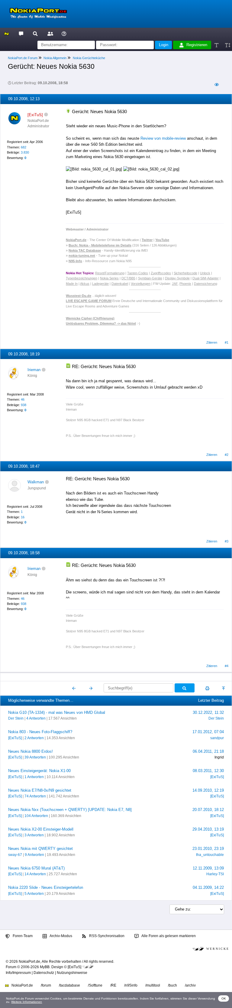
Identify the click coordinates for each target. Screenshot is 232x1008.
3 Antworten (34, 835)
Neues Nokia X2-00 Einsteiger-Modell (40, 829)
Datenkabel (119, 283)
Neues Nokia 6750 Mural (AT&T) (36, 868)
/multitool (152, 985)
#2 (226, 454)
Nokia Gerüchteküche (89, 58)
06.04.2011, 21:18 (208, 751)
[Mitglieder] (49, 33)
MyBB (45, 967)
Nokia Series (109, 278)
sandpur (217, 738)
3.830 (25, 152)
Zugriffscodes (161, 273)
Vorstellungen (140, 283)
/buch (172, 985)
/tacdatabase (69, 985)
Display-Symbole (177, 278)
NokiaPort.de (22, 985)
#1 (226, 342)
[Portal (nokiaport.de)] (6, 33)
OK (223, 998)
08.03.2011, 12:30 (208, 770)
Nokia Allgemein (55, 58)
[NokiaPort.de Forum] (20, 33)
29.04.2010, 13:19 (208, 829)
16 (22, 517)
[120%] (227, 45)
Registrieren (196, 45)
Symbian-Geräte (150, 278)
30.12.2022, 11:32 (208, 712)
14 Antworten (35, 874)
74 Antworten (35, 796)
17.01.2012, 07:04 (208, 732)
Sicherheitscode (185, 273)
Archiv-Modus (60, 936)
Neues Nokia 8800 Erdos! (30, 751)
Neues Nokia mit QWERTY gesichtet (40, 848)
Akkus (84, 283)
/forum (46, 985)
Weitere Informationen (26, 1001)
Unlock (205, 273)
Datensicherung (205, 283)
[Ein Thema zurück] (74, 688)
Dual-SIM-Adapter (205, 278)
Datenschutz (44, 973)
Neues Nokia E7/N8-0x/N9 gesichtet (39, 790)
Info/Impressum (18, 973)
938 (23, 405)
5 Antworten (34, 893)
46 (22, 399)
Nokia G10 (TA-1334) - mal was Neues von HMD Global (56, 712)
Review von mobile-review (163, 138)
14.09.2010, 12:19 (208, 790)
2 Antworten (34, 738)
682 (23, 147)
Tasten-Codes (137, 273)
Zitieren (211, 342)
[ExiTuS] (15, 738)
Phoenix (185, 283)
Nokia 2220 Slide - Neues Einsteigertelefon (45, 887)
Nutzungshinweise (72, 973)
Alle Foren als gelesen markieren (168, 936)
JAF (175, 283)
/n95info (130, 985)
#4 (226, 666)
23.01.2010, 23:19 (208, 848)
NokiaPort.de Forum (22, 58)
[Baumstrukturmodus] (216, 85)
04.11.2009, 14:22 (208, 887)
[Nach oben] (224, 688)
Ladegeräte (100, 283)
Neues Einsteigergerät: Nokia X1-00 (39, 770)
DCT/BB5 (128, 278)
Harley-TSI (215, 874)
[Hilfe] (63, 33)
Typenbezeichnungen (81, 278)
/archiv (190, 985)
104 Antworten (36, 816)
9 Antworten (34, 855)
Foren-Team (22, 936)
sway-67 (15, 855)
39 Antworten (35, 757)
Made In (72, 283)
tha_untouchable (210, 855)
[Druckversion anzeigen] (207, 688)
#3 (226, 541)
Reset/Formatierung (109, 273)
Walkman (35, 482)
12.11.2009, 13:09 (208, 868)
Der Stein (16, 718)
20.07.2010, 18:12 (208, 809)
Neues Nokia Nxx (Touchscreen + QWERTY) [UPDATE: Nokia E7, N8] (70, 809)
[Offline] (46, 115)
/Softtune (95, 985)
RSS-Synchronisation (106, 936)
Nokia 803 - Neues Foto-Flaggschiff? (40, 732)
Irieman (33, 369)
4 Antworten (36, 718)
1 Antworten (34, 777)
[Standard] (217, 45)
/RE (113, 985)
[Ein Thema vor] (90, 688)
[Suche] (35, 33)
